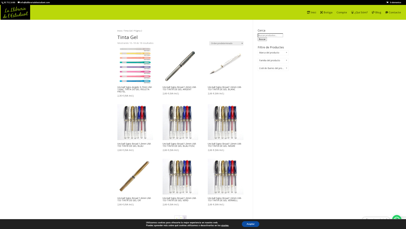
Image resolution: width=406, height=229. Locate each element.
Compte (342, 12)
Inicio (119, 30)
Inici (313, 12)
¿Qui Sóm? (361, 12)
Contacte (394, 12)
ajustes (225, 225)
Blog (378, 12)
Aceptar (251, 224)
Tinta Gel (128, 30)
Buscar (262, 39)
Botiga (327, 12)
